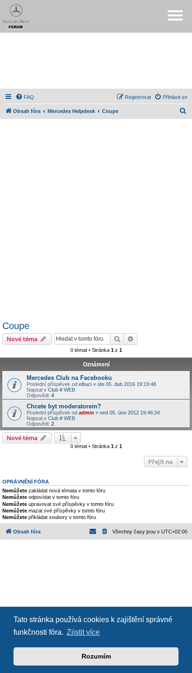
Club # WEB (61, 390)
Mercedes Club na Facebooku (69, 377)
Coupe (15, 326)
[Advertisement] (96, 60)
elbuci (85, 384)
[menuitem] (24, 97)
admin (86, 412)
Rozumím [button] (96, 656)
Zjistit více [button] (83, 632)
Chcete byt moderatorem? (64, 406)
